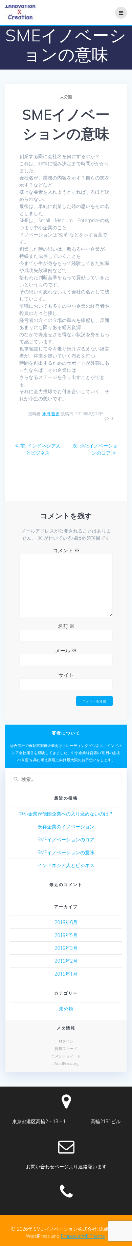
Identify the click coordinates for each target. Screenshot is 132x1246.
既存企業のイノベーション (66, 826)
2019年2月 (66, 961)
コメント (66, 550)
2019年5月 (66, 935)
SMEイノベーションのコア (66, 839)
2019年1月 (66, 974)
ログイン (66, 1040)
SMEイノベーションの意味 (66, 852)
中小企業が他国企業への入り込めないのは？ (66, 813)
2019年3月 (66, 948)
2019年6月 (66, 922)
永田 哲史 (51, 414)
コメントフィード (66, 1055)
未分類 (66, 97)
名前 (66, 625)
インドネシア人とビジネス (66, 865)
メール (66, 650)
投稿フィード (66, 1048)
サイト (66, 674)
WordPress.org (66, 1063)
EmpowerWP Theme (83, 1236)
